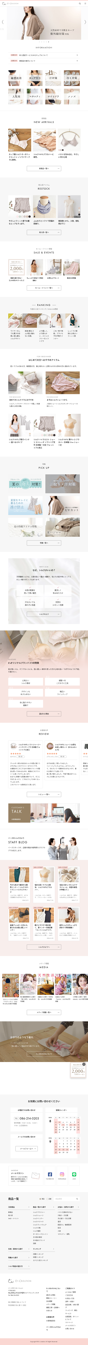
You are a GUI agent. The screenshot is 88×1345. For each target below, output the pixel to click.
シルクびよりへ (44, 947)
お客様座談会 (50, 1321)
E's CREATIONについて (44, 1054)
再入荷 (10, 1215)
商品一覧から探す (39, 1207)
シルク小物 (36, 1228)
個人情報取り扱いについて (17, 1302)
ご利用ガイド (70, 1288)
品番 (50, 1199)
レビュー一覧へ (44, 794)
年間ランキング (38, 1257)
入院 (59, 1231)
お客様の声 (50, 1317)
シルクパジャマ (38, 1221)
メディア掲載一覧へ (44, 1012)
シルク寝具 (36, 1231)
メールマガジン (70, 1325)
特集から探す (13, 1258)
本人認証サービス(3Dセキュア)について (29, 55)
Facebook (50, 1179)
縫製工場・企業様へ (53, 1307)
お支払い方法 (69, 1298)
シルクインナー (38, 1218)
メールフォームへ (26, 1149)
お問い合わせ (69, 1329)
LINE (74, 1179)
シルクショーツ (38, 1215)
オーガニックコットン (40, 1234)
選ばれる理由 (44, 714)
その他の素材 (37, 1237)
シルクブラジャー (39, 1212)
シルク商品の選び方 (15, 1266)
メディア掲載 (50, 1304)
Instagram (62, 1179)
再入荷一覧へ (44, 232)
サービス (68, 1313)
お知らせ (49, 1310)
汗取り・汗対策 (63, 1215)
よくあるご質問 (70, 1292)
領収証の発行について (23, 61)
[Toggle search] (79, 3)
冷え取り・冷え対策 (64, 1218)
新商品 (10, 1212)
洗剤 (34, 1243)
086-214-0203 (29, 1118)
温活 (59, 1221)
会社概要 (49, 1301)
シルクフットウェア (39, 1225)
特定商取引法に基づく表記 (17, 1305)
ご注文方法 (69, 1295)
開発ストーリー (51, 1298)
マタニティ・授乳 (64, 1234)
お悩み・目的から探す (66, 1207)
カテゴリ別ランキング (40, 1260)
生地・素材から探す (15, 1249)
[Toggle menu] (85, 3)
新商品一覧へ (44, 169)
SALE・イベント (13, 1218)
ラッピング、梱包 (71, 1310)
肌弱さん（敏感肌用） (65, 1225)
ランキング (37, 1249)
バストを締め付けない (65, 1212)
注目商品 (11, 1207)
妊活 (59, 1228)
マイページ (69, 1322)
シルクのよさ (44, 614)
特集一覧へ (44, 543)
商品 (43, 1199)
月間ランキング (38, 1254)
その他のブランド (39, 1240)
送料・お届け (69, 1301)
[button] (2, 21)
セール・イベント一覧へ (44, 288)
